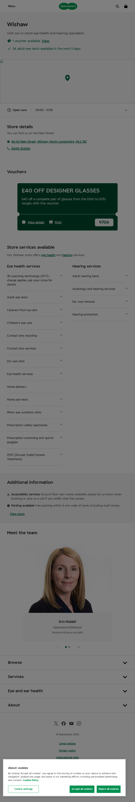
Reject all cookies (109, 789)
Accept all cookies (82, 789)
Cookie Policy (30, 780)
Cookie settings (23, 789)
